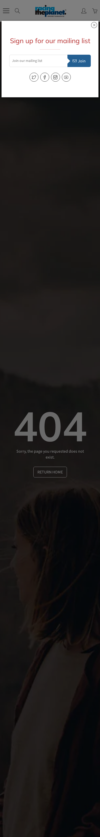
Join (82, 61)
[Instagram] (55, 77)
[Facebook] (44, 77)
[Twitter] (33, 77)
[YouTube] (66, 77)
